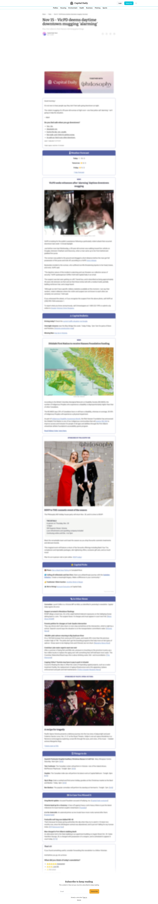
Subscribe (94, 891)
